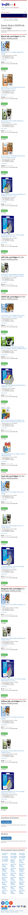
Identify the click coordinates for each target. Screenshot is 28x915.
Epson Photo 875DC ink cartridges (22, 883)
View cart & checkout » (5, 12)
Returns (2, 7)
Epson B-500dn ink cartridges (14, 857)
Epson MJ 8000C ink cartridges (13, 861)
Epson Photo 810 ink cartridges (13, 874)
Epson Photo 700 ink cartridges (22, 861)
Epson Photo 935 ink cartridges (22, 892)
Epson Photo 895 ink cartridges (13, 888)
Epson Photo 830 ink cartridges (13, 879)
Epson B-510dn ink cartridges (22, 857)
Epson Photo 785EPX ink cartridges (22, 870)
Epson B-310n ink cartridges (5, 857)
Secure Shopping (4, 910)
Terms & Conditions (19, 910)
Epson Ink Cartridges (13, 18)
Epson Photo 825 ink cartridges (5, 879)
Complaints (7, 912)
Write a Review (6, 838)
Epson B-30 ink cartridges (5, 854)
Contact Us (7, 7)
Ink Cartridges (4, 18)
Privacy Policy (11, 910)
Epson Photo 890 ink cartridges (5, 888)
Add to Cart (4, 68)
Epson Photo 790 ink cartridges (5, 874)
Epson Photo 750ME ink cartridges (5, 870)
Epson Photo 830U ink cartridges (22, 879)
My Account (16, 7)
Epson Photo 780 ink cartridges (13, 870)
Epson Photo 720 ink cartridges (13, 865)
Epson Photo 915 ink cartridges (5, 892)
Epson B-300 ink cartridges (13, 854)
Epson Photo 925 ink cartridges (13, 892)
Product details (4, 59)
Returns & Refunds (14, 912)
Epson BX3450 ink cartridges (5, 860)
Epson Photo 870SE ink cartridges (13, 883)
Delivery (11, 7)
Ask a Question (6, 822)
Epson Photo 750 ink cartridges (22, 865)
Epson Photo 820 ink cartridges (22, 874)
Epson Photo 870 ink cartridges (5, 883)
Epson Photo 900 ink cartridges (22, 888)
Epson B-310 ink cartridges (22, 854)
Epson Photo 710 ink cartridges (5, 865)
